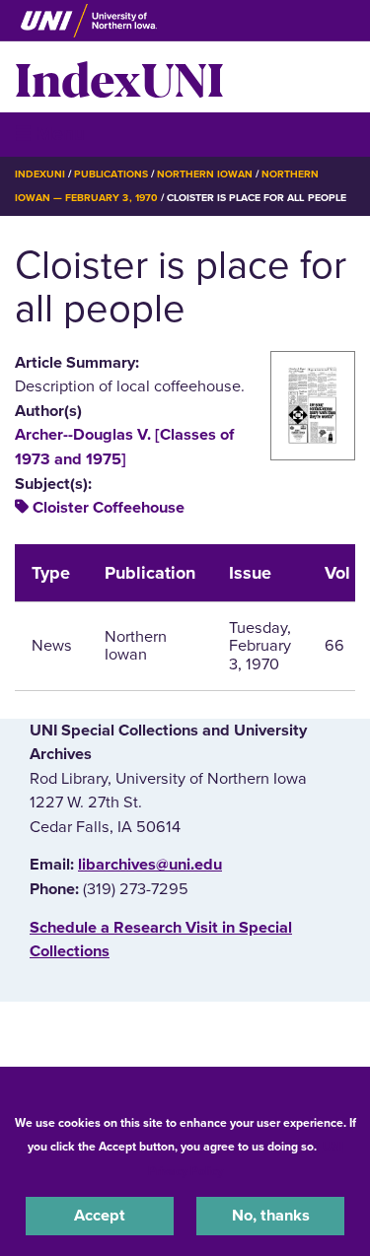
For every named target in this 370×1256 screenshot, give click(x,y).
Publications (110, 174)
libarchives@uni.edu (150, 864)
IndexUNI (119, 76)
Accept (99, 1215)
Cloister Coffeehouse (109, 508)
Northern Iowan (205, 174)
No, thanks (271, 1215)
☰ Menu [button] (50, 133)
